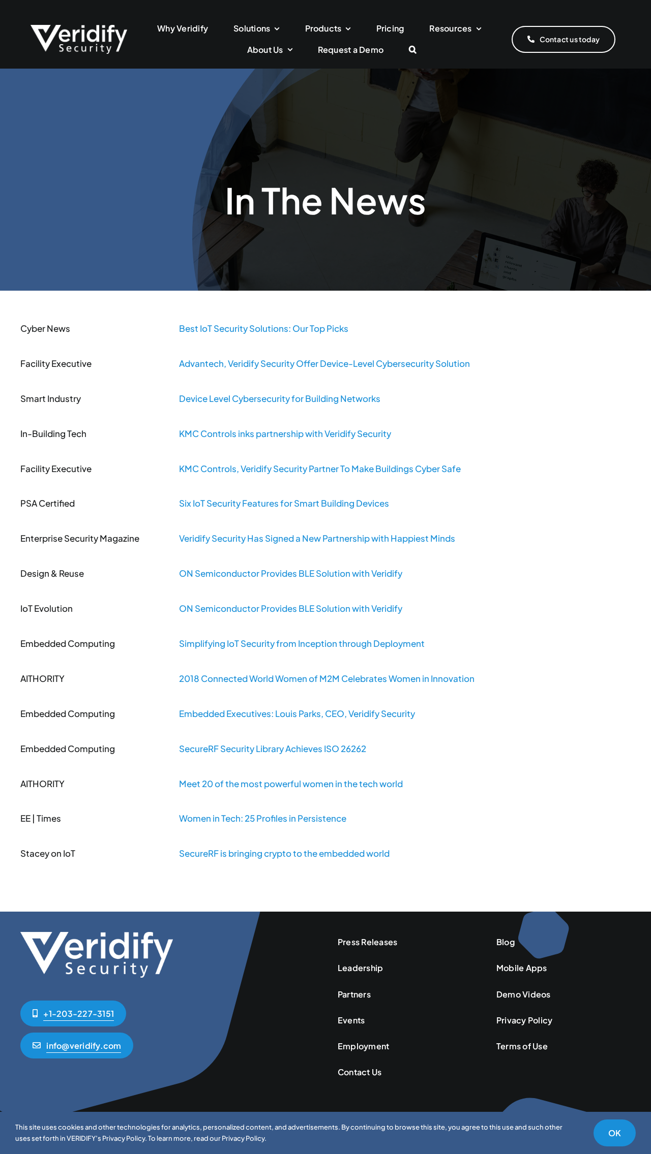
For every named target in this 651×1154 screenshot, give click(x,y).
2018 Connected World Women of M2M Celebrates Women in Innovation (327, 678)
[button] (413, 50)
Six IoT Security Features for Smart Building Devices (284, 503)
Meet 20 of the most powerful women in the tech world (291, 783)
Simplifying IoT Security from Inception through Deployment (302, 643)
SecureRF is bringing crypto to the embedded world (284, 853)
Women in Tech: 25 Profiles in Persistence (262, 818)
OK (614, 1133)
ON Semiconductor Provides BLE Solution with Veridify (290, 573)
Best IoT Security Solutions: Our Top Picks (263, 328)
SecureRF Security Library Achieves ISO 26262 (272, 748)
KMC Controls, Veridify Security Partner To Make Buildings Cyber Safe (320, 468)
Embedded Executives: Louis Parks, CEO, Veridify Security (297, 713)
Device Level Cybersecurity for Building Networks (279, 398)
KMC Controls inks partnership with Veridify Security (285, 433)
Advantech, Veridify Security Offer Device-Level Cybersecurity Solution (324, 363)
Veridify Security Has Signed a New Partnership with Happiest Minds (317, 538)
